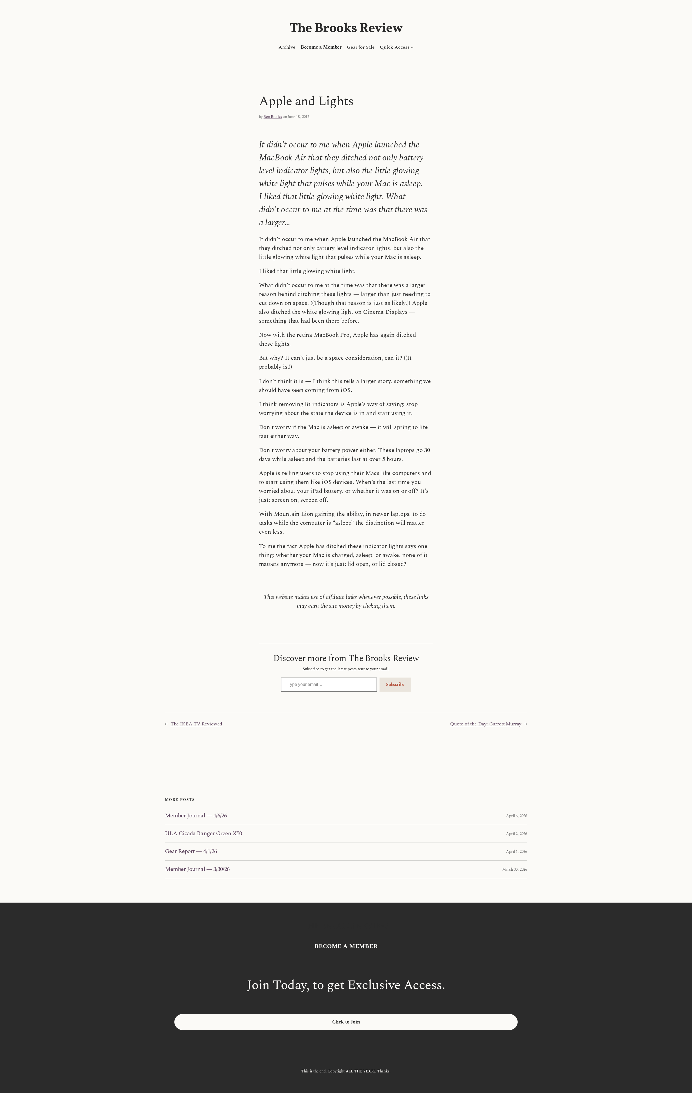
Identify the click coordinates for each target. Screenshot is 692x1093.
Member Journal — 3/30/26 (197, 869)
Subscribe (395, 684)
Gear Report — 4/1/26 (191, 851)
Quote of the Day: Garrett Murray (485, 724)
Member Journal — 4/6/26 (196, 816)
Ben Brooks (273, 117)
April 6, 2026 (516, 816)
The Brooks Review (346, 28)
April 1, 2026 (516, 851)
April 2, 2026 (516, 834)
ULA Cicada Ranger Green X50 (203, 833)
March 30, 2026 (514, 869)
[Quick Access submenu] (412, 47)
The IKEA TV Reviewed (196, 724)
